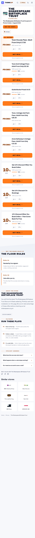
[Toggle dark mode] (28, 2)
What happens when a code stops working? (17, 360)
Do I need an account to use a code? (17, 365)
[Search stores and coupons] (17, 2)
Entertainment (6, 314)
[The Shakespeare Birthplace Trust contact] (8, 374)
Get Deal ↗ (17, 54)
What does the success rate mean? (17, 355)
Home (2, 415)
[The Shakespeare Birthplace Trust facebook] (5, 374)
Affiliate (23, 2)
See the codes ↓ (10, 26)
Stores (7, 415)
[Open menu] (32, 2)
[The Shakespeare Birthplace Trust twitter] (2, 374)
